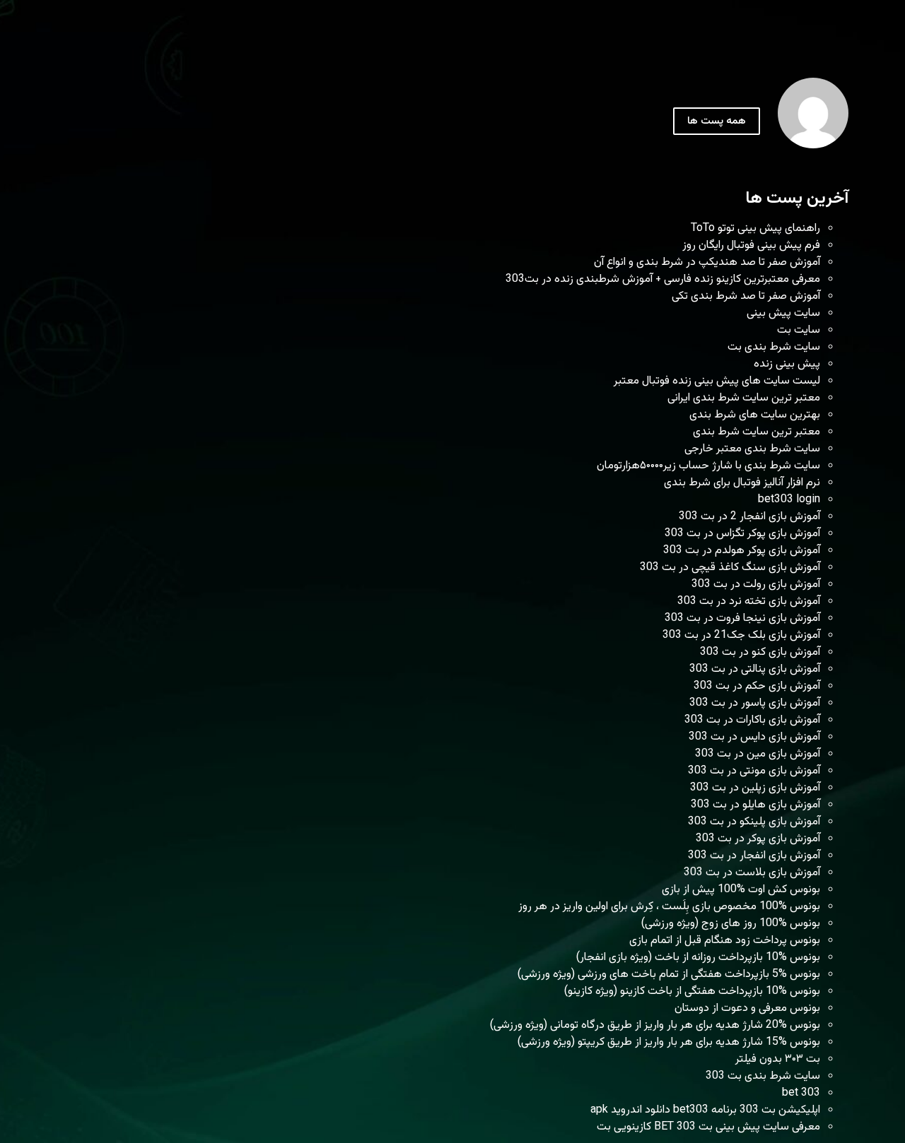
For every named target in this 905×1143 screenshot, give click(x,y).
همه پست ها (716, 121)
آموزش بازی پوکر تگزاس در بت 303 (742, 534)
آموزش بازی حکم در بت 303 (757, 686)
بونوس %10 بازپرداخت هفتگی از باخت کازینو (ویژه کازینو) (692, 991)
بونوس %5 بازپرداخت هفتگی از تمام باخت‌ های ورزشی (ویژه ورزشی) (669, 974)
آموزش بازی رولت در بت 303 (755, 584)
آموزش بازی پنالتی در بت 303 (754, 669)
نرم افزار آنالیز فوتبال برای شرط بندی (742, 483)
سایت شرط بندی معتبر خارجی (752, 449)
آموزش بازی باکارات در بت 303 (752, 720)
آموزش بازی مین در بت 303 (757, 754)
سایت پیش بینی (783, 313)
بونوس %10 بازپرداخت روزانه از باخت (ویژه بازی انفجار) (698, 957)
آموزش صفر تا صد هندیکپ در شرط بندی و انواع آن (707, 262)
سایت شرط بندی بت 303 (763, 1076)
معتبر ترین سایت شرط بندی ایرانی (743, 398)
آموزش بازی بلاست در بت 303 (752, 873)
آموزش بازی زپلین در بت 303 (755, 788)
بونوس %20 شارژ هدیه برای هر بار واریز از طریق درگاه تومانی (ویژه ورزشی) (655, 1025)
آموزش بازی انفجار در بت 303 (754, 856)
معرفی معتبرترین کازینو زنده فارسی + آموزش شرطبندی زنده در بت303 (663, 279)
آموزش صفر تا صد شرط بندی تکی (746, 296)
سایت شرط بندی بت (774, 347)
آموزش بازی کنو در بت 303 (760, 652)
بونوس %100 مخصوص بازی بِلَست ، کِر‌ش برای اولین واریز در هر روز (669, 907)
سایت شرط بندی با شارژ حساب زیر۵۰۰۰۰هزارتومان (708, 466)
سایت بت (798, 330)
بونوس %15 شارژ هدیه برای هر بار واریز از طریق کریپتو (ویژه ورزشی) (669, 1042)
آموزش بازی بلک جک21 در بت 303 (741, 635)
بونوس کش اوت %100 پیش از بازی (741, 890)
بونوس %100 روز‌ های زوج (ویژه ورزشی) (730, 923)
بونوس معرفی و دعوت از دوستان (747, 1008)
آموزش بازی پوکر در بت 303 (758, 839)
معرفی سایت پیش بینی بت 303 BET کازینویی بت (708, 1127)
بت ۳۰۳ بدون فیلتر (777, 1059)
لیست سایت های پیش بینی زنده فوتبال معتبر (717, 381)
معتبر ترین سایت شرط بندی (756, 432)
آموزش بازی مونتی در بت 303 (754, 771)
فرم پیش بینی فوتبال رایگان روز (751, 245)
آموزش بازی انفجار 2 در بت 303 (749, 517)
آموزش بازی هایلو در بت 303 (755, 805)
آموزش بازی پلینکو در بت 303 (754, 822)
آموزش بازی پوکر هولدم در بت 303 (741, 550)
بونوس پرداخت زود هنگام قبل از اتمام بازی (724, 940)
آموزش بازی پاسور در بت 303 (754, 703)
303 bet (801, 1093)
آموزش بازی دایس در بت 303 (754, 737)
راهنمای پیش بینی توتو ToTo (755, 228)
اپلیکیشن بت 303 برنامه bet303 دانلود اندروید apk (705, 1110)
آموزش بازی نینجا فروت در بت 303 (742, 618)
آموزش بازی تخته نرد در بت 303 (748, 601)
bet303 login (789, 500)
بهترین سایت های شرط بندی (754, 415)
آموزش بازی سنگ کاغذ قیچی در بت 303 (730, 567)
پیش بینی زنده (787, 364)
